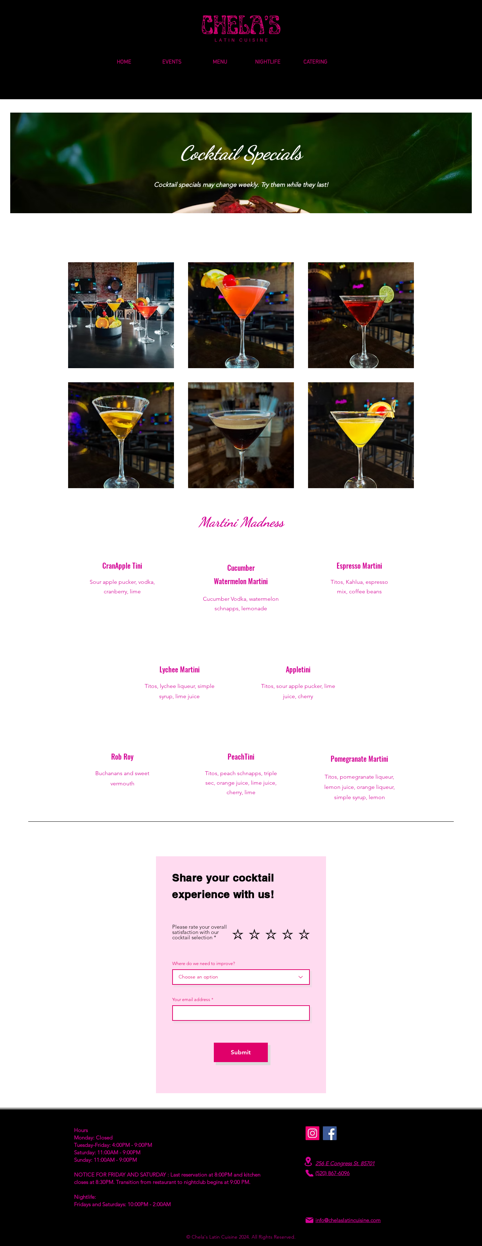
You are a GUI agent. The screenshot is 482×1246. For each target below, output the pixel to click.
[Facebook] (330, 1133)
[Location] (308, 1161)
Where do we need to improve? (203, 963)
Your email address (191, 999)
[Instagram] (312, 1133)
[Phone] (309, 1173)
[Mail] (309, 1220)
